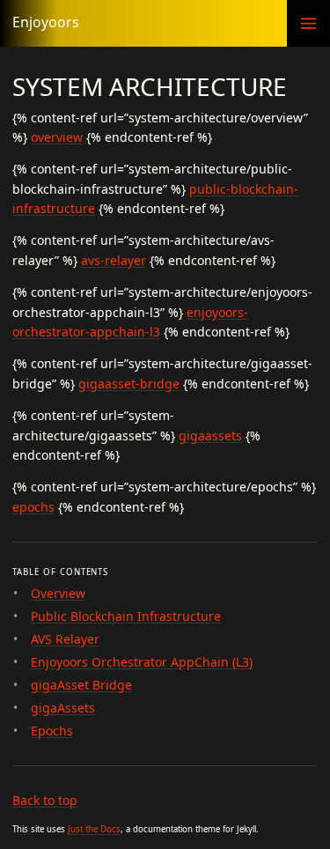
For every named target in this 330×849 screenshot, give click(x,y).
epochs (33, 506)
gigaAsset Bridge (81, 684)
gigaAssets (63, 707)
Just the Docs (94, 829)
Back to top (44, 800)
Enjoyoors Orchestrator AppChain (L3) (142, 661)
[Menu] (308, 23)
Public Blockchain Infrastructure (126, 616)
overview (57, 137)
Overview (58, 593)
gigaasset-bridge (129, 383)
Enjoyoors (45, 22)
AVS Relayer (65, 639)
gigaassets (210, 435)
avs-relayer (113, 260)
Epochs (52, 730)
